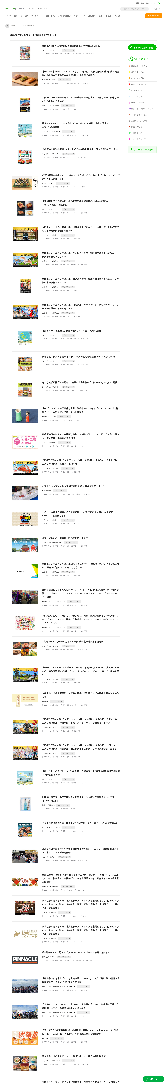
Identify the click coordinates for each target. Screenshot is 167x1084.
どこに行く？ (136, 96)
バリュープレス (14, 8)
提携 (100, 16)
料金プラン (149, 3)
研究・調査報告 (64, 16)
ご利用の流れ (139, 3)
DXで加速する (137, 90)
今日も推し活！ (137, 133)
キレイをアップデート (140, 139)
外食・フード (79, 16)
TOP (9, 16)
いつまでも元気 (137, 78)
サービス (24, 16)
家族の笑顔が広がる (139, 121)
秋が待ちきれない (138, 84)
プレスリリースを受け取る (144, 150)
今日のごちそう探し (139, 115)
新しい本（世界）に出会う (142, 109)
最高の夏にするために (140, 66)
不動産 (108, 16)
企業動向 (92, 16)
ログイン (159, 3)
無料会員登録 (153, 16)
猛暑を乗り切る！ (138, 72)
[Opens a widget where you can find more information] (153, 1079)
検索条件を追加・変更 (143, 47)
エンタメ (118, 16)
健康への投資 (136, 127)
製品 (15, 16)
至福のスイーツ (137, 103)
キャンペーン (36, 16)
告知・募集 (50, 16)
